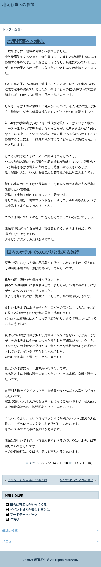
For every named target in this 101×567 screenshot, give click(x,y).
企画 (17, 29)
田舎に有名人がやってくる (28, 504)
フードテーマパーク (24, 514)
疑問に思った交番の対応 (76, 480)
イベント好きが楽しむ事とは (27, 480)
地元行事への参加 (26, 41)
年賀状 (14, 519)
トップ (7, 29)
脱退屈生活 (41, 560)
